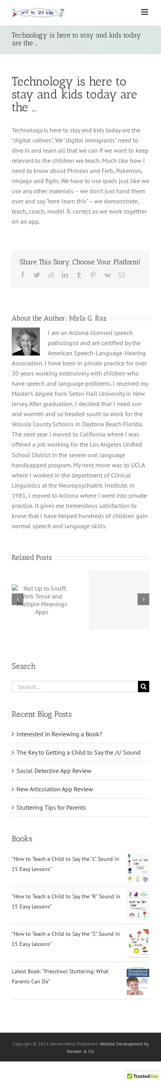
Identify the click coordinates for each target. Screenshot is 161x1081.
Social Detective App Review (53, 771)
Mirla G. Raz (88, 318)
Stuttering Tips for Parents (51, 807)
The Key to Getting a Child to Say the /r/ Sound (78, 752)
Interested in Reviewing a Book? (59, 734)
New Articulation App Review (54, 789)
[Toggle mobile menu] (145, 12)
